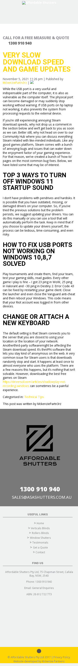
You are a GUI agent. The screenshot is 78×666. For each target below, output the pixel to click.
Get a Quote (40, 547)
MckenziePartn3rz (15, 83)
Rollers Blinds (40, 533)
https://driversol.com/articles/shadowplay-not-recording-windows (34, 384)
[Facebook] (39, 651)
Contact (40, 552)
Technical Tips (34, 397)
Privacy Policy (62, 657)
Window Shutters (40, 537)
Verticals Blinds (40, 528)
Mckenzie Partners (53, 661)
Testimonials (40, 542)
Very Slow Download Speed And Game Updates (37, 62)
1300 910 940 (40, 489)
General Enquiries (43, 588)
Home (40, 523)
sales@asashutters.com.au (42, 497)
